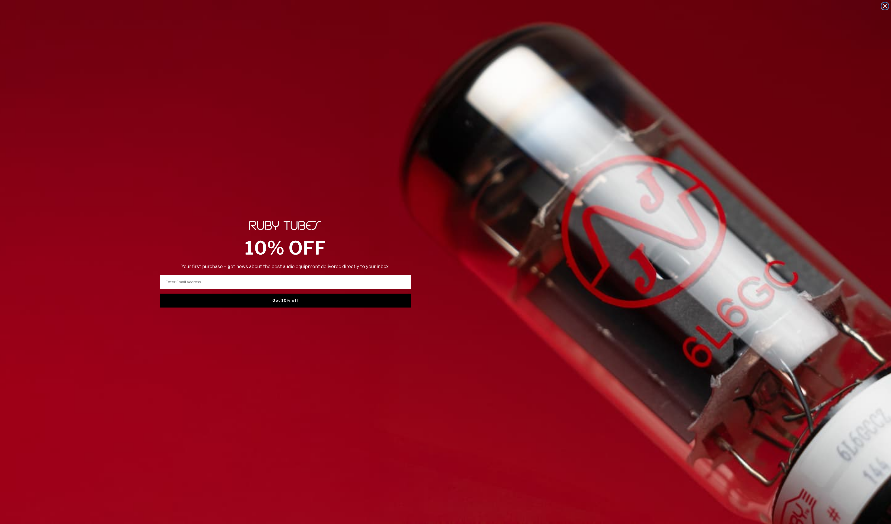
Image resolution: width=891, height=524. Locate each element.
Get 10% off (285, 300)
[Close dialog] (885, 6)
